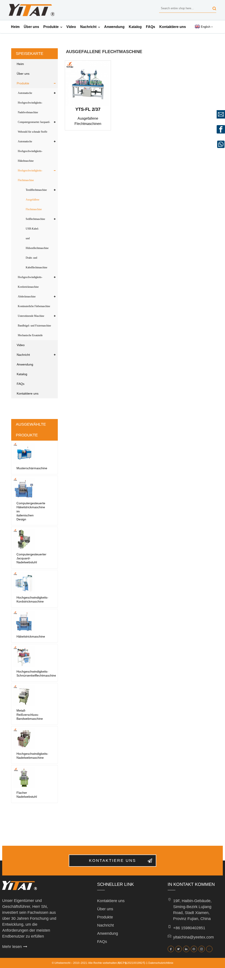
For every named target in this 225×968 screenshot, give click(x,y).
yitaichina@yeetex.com (193, 937)
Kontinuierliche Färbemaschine (34, 306)
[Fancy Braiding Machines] (87, 83)
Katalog (135, 27)
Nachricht (88, 27)
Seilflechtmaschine (35, 219)
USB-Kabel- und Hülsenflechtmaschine (37, 238)
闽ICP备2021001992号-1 (133, 962)
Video (71, 27)
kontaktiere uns (112, 860)
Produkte (51, 27)
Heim (15, 27)
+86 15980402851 (189, 928)
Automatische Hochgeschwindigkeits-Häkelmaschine (30, 151)
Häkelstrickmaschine (30, 636)
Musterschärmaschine (31, 468)
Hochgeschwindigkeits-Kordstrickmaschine (30, 282)
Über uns (31, 27)
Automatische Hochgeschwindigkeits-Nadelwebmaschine (30, 102)
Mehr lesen (12, 946)
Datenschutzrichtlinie (160, 962)
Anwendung (114, 27)
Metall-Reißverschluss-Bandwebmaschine (29, 714)
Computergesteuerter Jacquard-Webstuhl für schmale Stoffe (34, 127)
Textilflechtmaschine (36, 189)
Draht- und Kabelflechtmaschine (36, 262)
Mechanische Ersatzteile (30, 335)
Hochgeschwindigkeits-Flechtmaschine (30, 175)
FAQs (150, 27)
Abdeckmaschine (27, 296)
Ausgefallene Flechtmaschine (34, 204)
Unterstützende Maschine (31, 315)
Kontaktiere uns (172, 27)
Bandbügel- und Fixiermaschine (34, 325)
